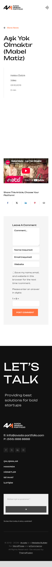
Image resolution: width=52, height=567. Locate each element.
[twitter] (11, 450)
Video (13, 80)
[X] (17, 203)
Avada (23, 543)
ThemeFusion (26, 553)
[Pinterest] (35, 203)
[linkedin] (17, 450)
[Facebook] (8, 203)
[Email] (44, 203)
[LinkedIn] (26, 203)
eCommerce (35, 546)
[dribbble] (23, 450)
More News (13, 28)
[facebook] (6, 450)
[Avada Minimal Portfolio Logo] (13, 6)
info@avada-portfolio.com (25, 435)
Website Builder (39, 543)
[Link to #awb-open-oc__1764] (47, 7)
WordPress (18, 546)
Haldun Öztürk (18, 75)
